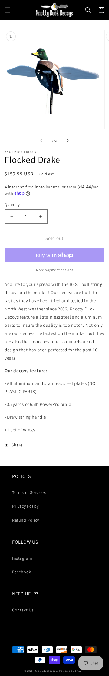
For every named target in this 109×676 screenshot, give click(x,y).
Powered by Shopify (72, 670)
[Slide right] (67, 140)
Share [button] (17, 445)
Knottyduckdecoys (46, 670)
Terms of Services (29, 492)
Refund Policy (25, 520)
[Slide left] (41, 140)
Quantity (12, 204)
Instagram (22, 558)
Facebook (21, 572)
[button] (7, 10)
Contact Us (23, 610)
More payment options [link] (54, 269)
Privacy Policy (25, 506)
